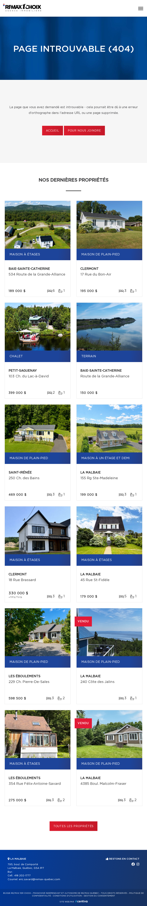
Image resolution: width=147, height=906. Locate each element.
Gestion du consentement (99, 896)
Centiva (81, 901)
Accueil (52, 130)
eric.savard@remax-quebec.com (39, 879)
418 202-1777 (22, 875)
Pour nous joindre (84, 130)
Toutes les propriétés (73, 826)
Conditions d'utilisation (67, 896)
